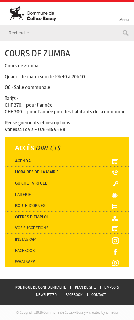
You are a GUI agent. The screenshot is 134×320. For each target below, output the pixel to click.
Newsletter (46, 294)
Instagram (25, 239)
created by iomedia (103, 312)
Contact (98, 294)
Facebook (25, 250)
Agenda (23, 160)
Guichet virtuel (31, 183)
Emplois (111, 287)
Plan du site (85, 287)
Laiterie (23, 194)
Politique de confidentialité (40, 287)
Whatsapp (25, 261)
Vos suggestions (31, 227)
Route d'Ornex (30, 205)
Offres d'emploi (31, 216)
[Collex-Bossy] (71, 14)
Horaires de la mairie (37, 171)
